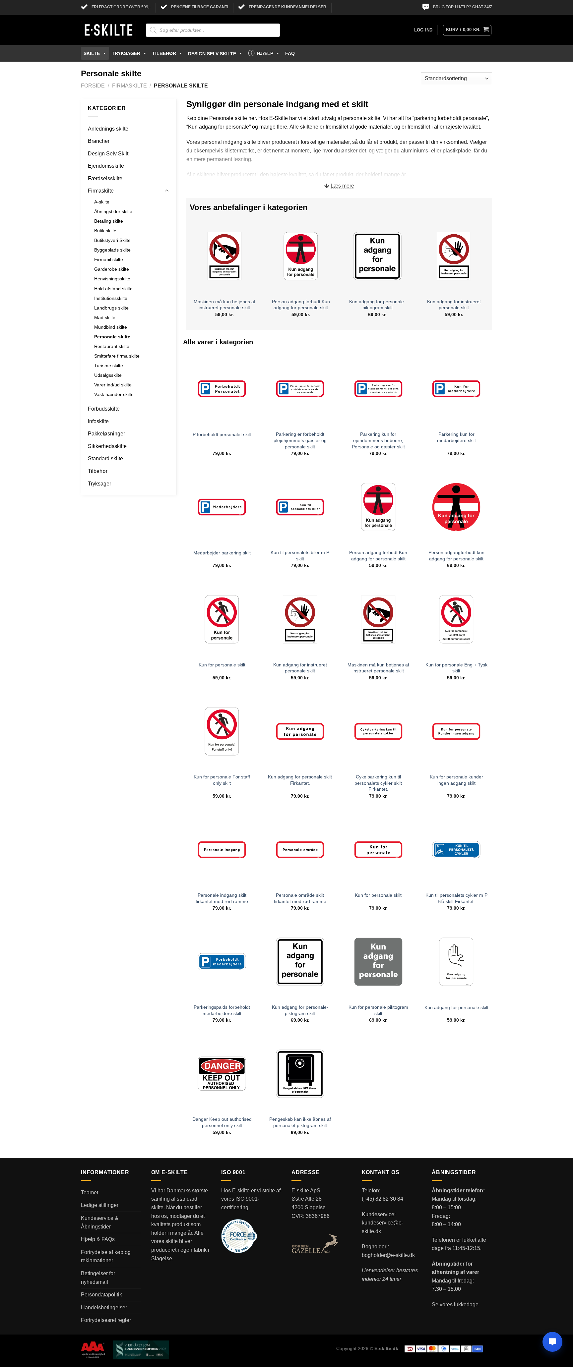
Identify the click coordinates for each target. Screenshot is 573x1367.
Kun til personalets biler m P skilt (300, 555)
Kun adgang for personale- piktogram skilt (377, 305)
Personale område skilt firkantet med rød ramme (300, 898)
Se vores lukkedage (455, 1304)
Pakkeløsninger (106, 433)
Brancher (98, 141)
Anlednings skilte (108, 129)
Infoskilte (98, 421)
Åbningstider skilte (113, 211)
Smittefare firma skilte (117, 356)
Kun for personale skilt (222, 664)
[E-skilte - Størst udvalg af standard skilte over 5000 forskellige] (108, 30)
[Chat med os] (552, 1342)
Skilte (92, 53)
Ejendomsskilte (106, 166)
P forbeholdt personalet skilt (222, 434)
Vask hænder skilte (114, 394)
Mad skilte (104, 317)
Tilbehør (164, 53)
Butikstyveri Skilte (112, 240)
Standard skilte (105, 458)
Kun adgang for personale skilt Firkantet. (300, 780)
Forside (93, 85)
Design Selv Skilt (108, 153)
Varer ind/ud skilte (113, 384)
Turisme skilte (108, 365)
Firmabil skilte (108, 259)
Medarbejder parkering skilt (222, 552)
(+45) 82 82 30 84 (382, 1199)
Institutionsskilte (110, 298)
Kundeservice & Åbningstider (99, 1222)
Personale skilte (112, 336)
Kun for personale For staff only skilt (222, 780)
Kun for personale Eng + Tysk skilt (456, 668)
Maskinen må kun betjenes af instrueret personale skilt (224, 305)
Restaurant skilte (111, 346)
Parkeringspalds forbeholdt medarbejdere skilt (222, 1010)
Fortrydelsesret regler (106, 1320)
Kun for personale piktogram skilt (378, 1010)
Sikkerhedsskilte (107, 446)
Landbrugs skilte (111, 308)
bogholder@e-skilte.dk (388, 1255)
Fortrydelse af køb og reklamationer (106, 1256)
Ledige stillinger (99, 1205)
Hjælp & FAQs (98, 1239)
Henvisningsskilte (112, 278)
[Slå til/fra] (166, 191)
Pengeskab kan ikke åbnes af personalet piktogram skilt (300, 1122)
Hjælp (265, 53)
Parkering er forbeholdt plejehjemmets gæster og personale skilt (300, 440)
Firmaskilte (129, 85)
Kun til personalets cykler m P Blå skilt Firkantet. (456, 898)
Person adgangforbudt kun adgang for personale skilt (456, 555)
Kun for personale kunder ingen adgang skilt (456, 780)
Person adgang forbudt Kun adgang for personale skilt (301, 305)
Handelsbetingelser (104, 1307)
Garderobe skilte (111, 269)
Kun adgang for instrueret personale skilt (454, 305)
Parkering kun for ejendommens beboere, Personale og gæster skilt (378, 440)
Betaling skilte (108, 221)
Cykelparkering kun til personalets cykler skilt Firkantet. (378, 783)
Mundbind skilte (110, 327)
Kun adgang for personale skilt (456, 1007)
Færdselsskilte (105, 178)
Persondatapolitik (101, 1294)
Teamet (89, 1192)
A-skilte (101, 201)
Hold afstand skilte (113, 288)
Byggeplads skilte (112, 250)
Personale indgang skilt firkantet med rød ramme (222, 898)
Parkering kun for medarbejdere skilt (456, 437)
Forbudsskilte (104, 409)
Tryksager (126, 53)
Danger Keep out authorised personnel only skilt (222, 1122)
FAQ (290, 53)
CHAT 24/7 (482, 7)
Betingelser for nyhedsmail (98, 1278)
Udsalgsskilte (108, 375)
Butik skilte (105, 230)
